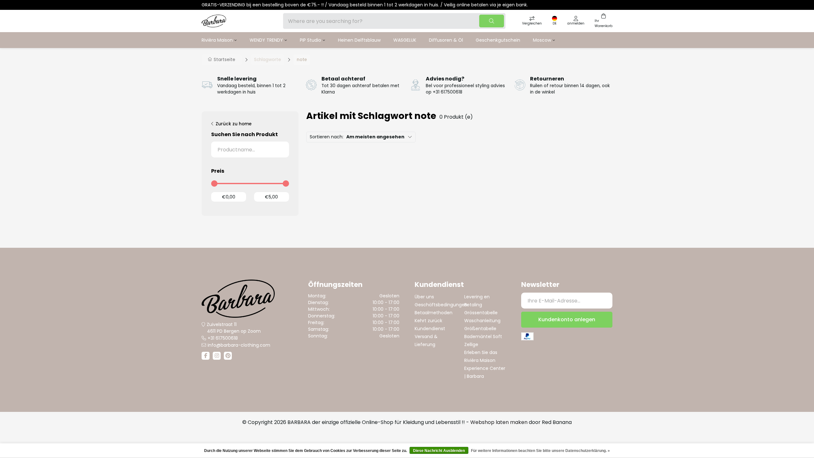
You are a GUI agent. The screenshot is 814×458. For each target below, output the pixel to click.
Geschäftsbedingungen (441, 305)
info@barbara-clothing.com (239, 345)
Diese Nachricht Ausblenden (439, 450)
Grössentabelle (481, 312)
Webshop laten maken (499, 422)
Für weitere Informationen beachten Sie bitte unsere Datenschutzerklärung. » (540, 450)
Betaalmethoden (433, 312)
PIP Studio (310, 40)
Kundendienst (430, 328)
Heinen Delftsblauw (359, 40)
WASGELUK (404, 40)
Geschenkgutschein (498, 40)
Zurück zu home (234, 124)
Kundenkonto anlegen (566, 319)
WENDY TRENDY (266, 40)
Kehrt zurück (428, 320)
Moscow (542, 40)
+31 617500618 (223, 338)
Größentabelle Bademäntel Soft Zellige (483, 336)
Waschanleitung (482, 320)
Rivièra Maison (217, 40)
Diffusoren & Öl (446, 40)
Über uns (424, 297)
